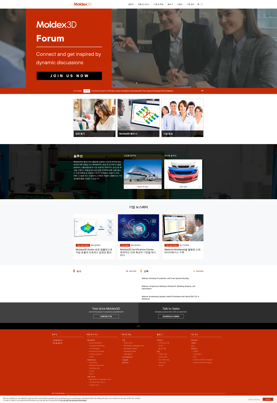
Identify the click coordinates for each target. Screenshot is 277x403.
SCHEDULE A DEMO (171, 316)
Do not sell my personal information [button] (74, 400)
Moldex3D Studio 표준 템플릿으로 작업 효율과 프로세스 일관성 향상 (94, 251)
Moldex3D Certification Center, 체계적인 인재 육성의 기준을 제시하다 (138, 252)
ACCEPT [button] (268, 399)
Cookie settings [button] (253, 399)
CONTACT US (106, 316)
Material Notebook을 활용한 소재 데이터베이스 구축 (182, 251)
